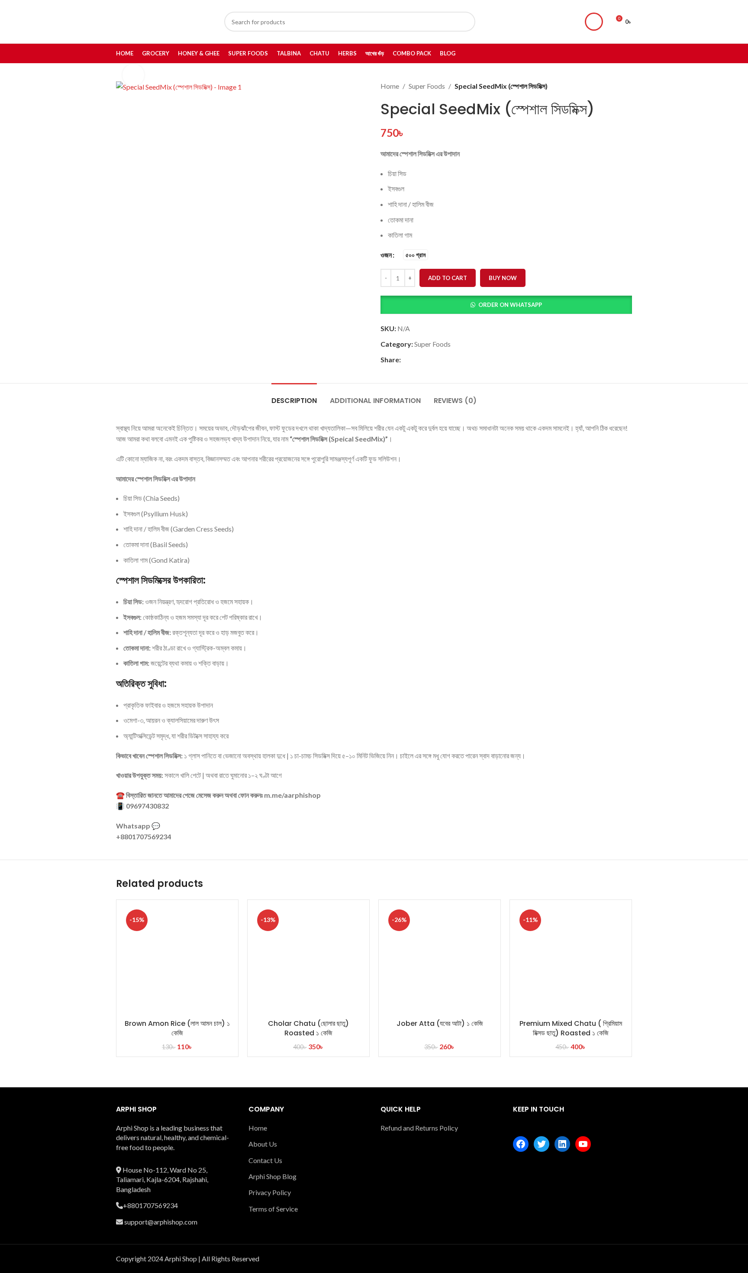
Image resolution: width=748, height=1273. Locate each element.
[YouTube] (583, 1144)
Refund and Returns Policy (419, 1128)
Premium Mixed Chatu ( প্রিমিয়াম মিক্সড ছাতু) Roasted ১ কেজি (570, 1028)
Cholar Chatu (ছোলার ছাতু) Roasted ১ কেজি (308, 1028)
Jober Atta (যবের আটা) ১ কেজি (440, 1023)
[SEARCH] (465, 22)
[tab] (294, 396)
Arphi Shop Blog (272, 1176)
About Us (262, 1144)
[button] (506, 305)
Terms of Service (273, 1209)
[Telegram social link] (447, 360)
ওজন (386, 255)
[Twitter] (541, 1144)
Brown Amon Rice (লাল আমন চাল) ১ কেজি (177, 1028)
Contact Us (265, 1160)
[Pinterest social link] (427, 360)
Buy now (503, 277)
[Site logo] (157, 20)
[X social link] (416, 360)
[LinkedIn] (562, 1144)
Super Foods (427, 86)
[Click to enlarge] (133, 75)
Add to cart (447, 277)
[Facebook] (521, 1144)
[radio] (415, 254)
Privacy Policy (269, 1192)
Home (389, 86)
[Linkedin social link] (437, 360)
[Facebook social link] (406, 360)
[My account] (593, 21)
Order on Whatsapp (510, 304)
